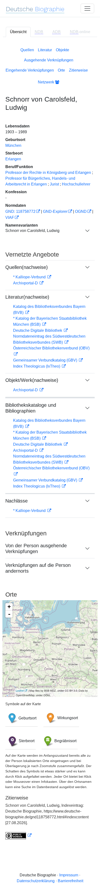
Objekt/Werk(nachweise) (31, 380)
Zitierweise (78, 70)
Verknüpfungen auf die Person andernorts (38, 568)
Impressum (68, 875)
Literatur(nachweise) (27, 297)
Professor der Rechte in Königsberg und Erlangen (48, 172)
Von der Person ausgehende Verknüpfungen (36, 548)
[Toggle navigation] (87, 8)
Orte (61, 70)
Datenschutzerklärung (36, 881)
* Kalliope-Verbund (30, 277)
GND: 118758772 (20, 211)
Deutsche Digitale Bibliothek (38, 330)
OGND (81, 211)
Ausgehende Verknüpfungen (48, 60)
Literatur (45, 50)
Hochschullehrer (76, 184)
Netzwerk (46, 82)
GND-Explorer (55, 211)
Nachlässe (16, 500)
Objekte (62, 50)
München (13, 145)
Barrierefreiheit (70, 881)
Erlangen (13, 159)
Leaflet (20, 690)
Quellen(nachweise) (26, 267)
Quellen (27, 50)
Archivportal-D (26, 283)
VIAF (9, 217)
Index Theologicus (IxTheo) (37, 366)
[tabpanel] (50, 442)
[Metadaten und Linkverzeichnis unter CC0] (18, 835)
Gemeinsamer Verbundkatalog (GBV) (45, 360)
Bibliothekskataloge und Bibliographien (30, 408)
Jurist (54, 184)
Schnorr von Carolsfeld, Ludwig (32, 231)
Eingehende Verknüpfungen (30, 70)
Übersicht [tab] (18, 32)
